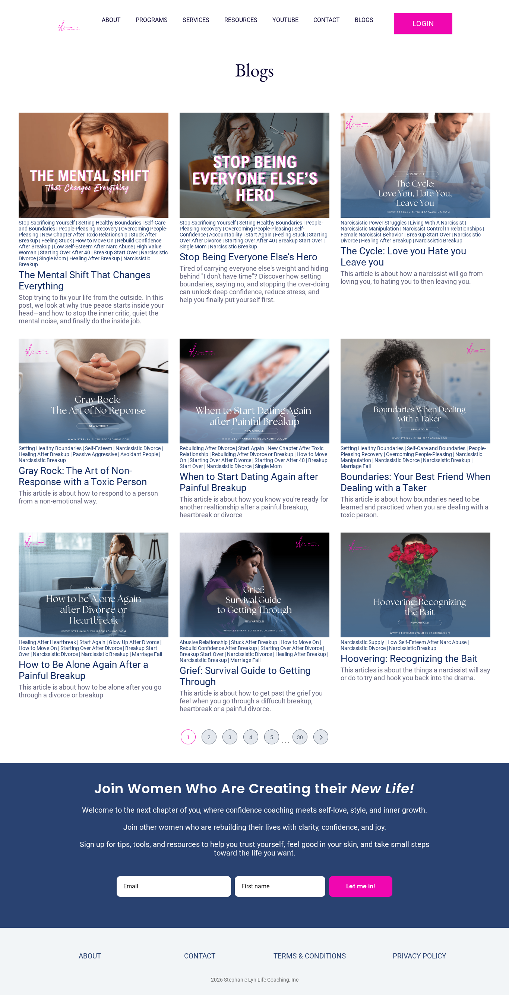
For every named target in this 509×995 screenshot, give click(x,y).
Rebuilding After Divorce (207, 448)
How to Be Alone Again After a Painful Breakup (83, 670)
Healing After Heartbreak (47, 642)
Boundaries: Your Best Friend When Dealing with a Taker (415, 482)
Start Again (259, 235)
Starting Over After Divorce (220, 460)
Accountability (225, 235)
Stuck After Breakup (254, 642)
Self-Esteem (98, 448)
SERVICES (196, 20)
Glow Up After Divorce (134, 642)
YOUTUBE (285, 20)
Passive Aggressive (95, 454)
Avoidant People (139, 454)
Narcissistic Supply (362, 642)
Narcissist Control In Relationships (442, 229)
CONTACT (326, 20)
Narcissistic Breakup (233, 246)
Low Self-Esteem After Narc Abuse (93, 246)
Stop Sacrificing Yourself (47, 223)
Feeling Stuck (56, 241)
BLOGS (364, 20)
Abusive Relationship (204, 642)
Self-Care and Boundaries (436, 448)
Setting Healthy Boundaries (109, 223)
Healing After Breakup (94, 258)
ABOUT (111, 20)
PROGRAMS (152, 20)
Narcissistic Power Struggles (374, 223)
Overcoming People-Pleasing (258, 229)
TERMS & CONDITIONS (310, 956)
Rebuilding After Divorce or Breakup (252, 454)
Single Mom (52, 258)
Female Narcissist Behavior (372, 235)
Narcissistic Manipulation (370, 229)
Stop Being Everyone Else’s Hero (248, 257)
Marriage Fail (356, 466)
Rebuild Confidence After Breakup (218, 648)
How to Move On (94, 241)
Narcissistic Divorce (138, 448)
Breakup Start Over (115, 252)
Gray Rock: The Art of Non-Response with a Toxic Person (83, 476)
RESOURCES (240, 20)
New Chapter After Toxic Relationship (84, 235)
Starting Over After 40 (65, 252)
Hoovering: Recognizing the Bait (409, 658)
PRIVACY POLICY (419, 956)
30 (300, 737)
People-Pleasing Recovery (88, 229)
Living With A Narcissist (437, 223)
